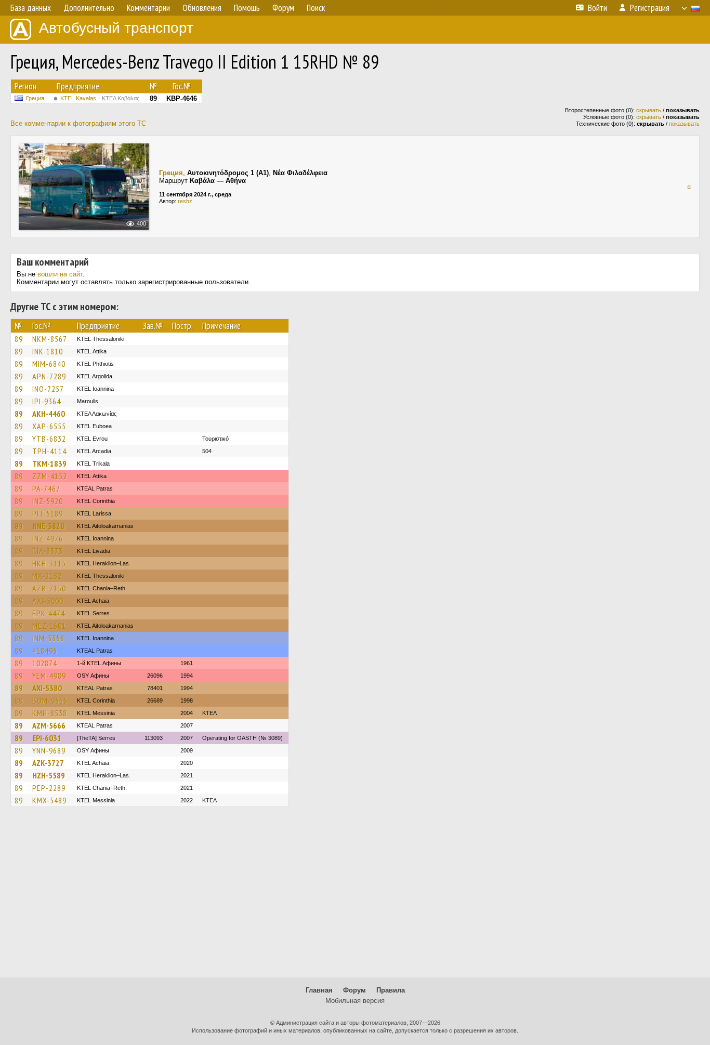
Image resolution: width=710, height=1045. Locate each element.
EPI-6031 (46, 738)
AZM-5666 (48, 725)
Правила (390, 990)
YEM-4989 (49, 675)
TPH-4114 (49, 451)
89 (19, 339)
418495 (44, 650)
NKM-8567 (49, 339)
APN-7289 (49, 376)
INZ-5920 (47, 501)
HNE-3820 (48, 526)
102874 (44, 663)
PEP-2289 (48, 788)
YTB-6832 (49, 438)
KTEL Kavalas (99, 98)
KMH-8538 (49, 713)
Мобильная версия (355, 1000)
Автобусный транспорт (116, 28)
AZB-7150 (49, 588)
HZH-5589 (48, 775)
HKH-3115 (49, 563)
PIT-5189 (47, 513)
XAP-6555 (49, 426)
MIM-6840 (48, 364)
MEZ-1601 (49, 625)
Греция (35, 98)
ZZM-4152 (49, 476)
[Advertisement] (355, 897)
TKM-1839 (49, 463)
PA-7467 (46, 488)
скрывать (648, 110)
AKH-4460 (48, 413)
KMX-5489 (49, 800)
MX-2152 (47, 576)
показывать (684, 124)
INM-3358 (48, 638)
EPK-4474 (48, 613)
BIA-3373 (47, 551)
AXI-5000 (47, 601)
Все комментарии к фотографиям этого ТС (78, 123)
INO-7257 (48, 388)
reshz (185, 201)
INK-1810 (47, 351)
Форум (354, 990)
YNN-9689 (48, 750)
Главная (319, 990)
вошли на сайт (60, 274)
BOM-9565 (50, 700)
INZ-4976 (47, 538)
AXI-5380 (47, 688)
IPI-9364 (46, 401)
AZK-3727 (48, 763)
